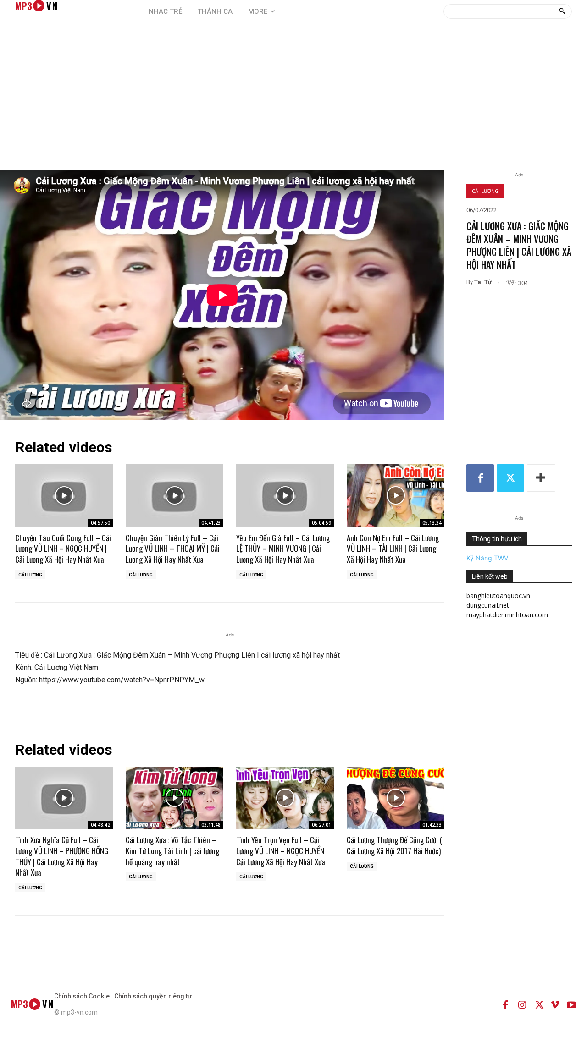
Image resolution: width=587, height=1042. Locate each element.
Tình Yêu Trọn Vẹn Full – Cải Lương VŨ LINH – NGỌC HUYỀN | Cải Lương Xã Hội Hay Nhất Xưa (282, 850)
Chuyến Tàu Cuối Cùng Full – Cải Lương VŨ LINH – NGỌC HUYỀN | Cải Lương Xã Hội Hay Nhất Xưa (63, 548)
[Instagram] (521, 1004)
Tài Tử (483, 282)
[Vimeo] (554, 1004)
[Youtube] (571, 1004)
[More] (541, 478)
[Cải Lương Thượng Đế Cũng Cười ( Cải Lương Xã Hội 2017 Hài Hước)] (395, 798)
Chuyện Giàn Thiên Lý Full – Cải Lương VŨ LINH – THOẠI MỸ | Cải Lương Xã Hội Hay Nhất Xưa (173, 548)
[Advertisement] (293, 101)
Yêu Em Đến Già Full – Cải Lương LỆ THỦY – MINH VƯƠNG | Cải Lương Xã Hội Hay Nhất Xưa (283, 548)
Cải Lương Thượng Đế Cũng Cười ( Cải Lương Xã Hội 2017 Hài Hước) (394, 845)
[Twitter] (510, 478)
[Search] (562, 11)
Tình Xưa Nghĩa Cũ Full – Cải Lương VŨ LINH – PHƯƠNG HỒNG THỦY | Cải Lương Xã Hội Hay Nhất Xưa (61, 856)
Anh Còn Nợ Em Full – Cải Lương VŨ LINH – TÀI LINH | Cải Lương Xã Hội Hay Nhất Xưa (393, 548)
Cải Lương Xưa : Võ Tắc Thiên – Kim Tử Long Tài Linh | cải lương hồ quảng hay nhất (172, 850)
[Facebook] (480, 478)
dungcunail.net (487, 605)
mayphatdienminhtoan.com (507, 614)
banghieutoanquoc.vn (498, 595)
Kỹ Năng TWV (487, 558)
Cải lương (485, 191)
